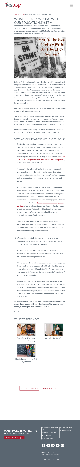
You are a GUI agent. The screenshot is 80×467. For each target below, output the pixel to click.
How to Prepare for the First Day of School (26, 354)
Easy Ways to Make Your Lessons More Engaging (26, 333)
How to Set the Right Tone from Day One (54, 333)
